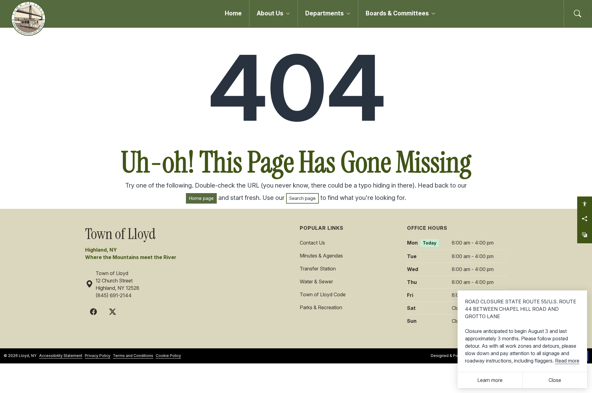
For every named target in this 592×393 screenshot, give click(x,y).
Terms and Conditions (133, 355)
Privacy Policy (97, 355)
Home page (201, 198)
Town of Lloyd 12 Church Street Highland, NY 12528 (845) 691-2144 (117, 284)
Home (233, 13)
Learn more (490, 380)
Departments (324, 13)
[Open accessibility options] (584, 204)
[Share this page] (584, 218)
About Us (270, 13)
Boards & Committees (397, 13)
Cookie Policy (168, 355)
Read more (567, 361)
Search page (302, 198)
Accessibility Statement (60, 355)
